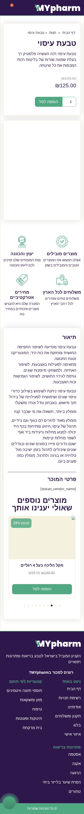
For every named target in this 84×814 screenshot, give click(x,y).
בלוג (77, 725)
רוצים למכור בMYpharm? (51, 672)
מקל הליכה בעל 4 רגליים (42, 565)
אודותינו (74, 707)
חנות (52, 32)
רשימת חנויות (70, 698)
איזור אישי (72, 734)
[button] (59, 605)
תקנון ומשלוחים (68, 716)
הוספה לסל (48, 102)
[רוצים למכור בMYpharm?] (78, 672)
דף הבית (68, 32)
